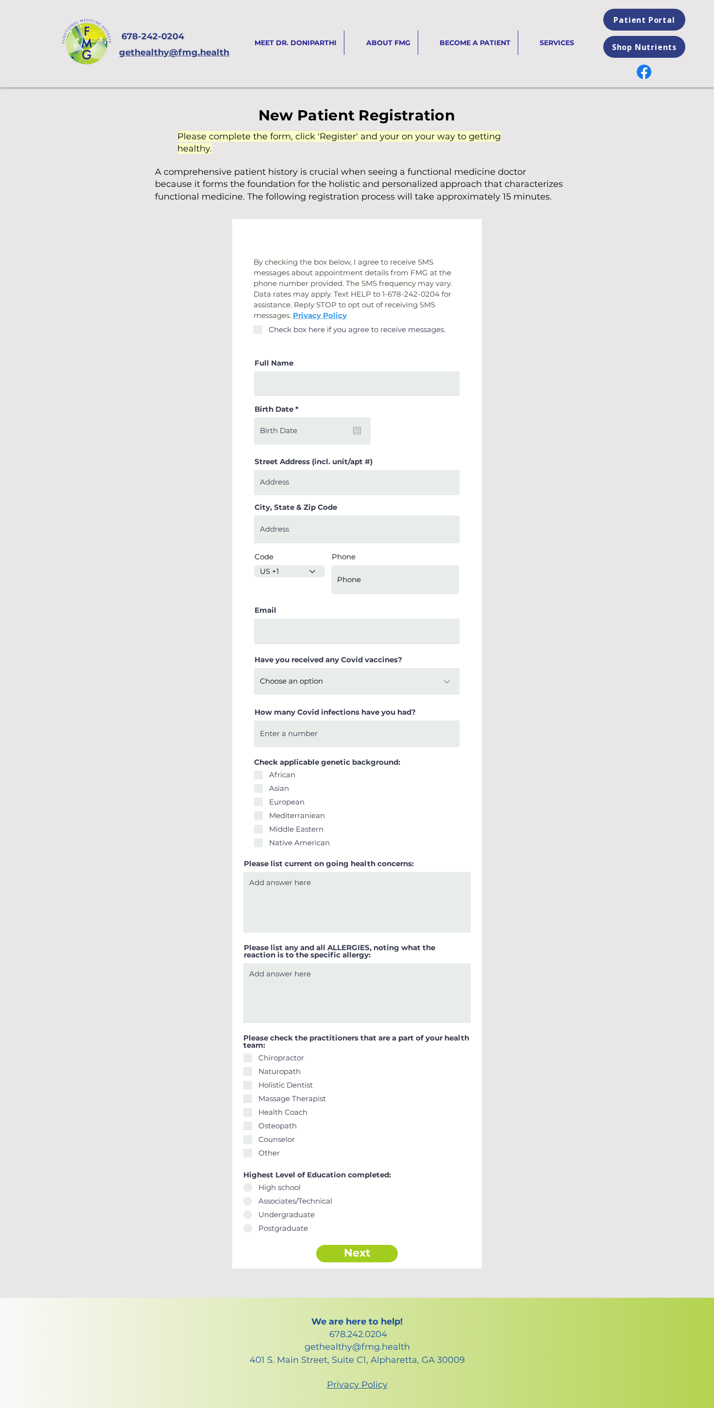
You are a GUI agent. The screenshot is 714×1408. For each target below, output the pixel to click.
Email (265, 610)
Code (264, 556)
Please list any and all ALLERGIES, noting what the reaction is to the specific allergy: (339, 951)
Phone (344, 556)
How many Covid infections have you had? (335, 712)
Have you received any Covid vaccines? (328, 659)
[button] (549, 43)
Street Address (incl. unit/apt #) (314, 461)
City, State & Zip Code (296, 507)
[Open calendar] (357, 431)
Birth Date (279, 409)
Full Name (274, 363)
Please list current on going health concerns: (329, 863)
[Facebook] (644, 72)
